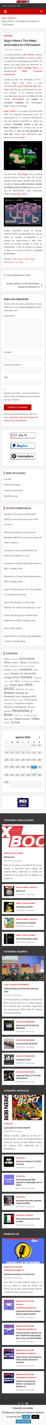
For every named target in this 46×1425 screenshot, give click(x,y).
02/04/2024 (20, 1342)
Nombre (8, 352)
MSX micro (20, 891)
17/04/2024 (20, 1317)
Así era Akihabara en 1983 (18, 275)
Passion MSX (28, 696)
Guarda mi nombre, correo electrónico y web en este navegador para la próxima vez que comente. (22, 396)
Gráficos (15, 670)
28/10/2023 (20, 1390)
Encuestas (22, 666)
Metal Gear (17, 684)
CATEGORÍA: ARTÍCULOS (16, 1090)
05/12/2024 (8, 1278)
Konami (26, 677)
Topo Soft (8, 719)
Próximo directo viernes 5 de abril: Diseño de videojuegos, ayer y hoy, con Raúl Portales (28, 1335)
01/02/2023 (20, 1032)
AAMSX (7, 659)
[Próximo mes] (39, 737)
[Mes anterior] (6, 737)
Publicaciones (16, 853)
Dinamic (15, 662)
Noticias (8, 36)
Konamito (18, 50)
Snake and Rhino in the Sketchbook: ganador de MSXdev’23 (23, 285)
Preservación (31, 699)
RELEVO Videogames (15, 707)
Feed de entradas (12, 485)
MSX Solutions (29, 689)
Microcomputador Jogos (26, 938)
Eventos (7, 670)
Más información (23, 1421)
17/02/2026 (20, 910)
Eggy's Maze (29, 259)
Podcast (20, 700)
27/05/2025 (20, 926)
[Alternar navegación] (5, 12)
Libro (11, 681)
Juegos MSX (11, 677)
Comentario (10, 316)
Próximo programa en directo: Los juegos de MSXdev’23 (25, 1384)
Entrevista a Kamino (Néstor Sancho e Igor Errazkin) (28, 1312)
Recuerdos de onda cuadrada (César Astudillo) (28, 1201)
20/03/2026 (20, 1168)
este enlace (22, 194)
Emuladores (14, 666)
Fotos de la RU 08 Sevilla (26, 1043)
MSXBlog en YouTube (13, 1267)
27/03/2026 (20, 894)
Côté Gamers (28, 55)
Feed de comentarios (13, 490)
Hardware (25, 669)
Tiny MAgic (19, 262)
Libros (17, 681)
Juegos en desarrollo (23, 673)
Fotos (6, 985)
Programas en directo (14, 1270)
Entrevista (30, 666)
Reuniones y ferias (18, 712)
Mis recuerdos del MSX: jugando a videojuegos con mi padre (29, 1182)
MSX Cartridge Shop (28, 68)
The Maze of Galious (30, 715)
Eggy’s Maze (10, 111)
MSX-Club (20, 689)
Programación (9, 704)
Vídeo (35, 719)
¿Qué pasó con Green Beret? (17, 1127)
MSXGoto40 (18, 99)
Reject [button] (35, 1417)
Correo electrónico (13, 365)
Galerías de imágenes (19, 985)
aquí (23, 137)
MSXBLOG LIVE (11, 1233)
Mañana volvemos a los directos (19, 1274)
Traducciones (22, 718)
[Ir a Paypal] (23, 444)
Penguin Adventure (10, 700)
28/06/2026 (8, 1131)
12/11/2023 (8, 50)
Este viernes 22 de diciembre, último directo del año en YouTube (28, 1360)
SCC (21, 715)
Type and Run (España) (26, 923)
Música (9, 693)
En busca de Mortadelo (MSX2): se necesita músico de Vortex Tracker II (21, 519)
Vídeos (6, 723)
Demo (7, 662)
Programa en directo (24, 703)
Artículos (8, 1124)
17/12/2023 (20, 1366)
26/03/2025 (20, 1207)
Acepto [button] (26, 1417)
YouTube (15, 722)
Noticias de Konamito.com (16, 695)
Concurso (14, 659)
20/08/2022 (20, 1063)
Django (23, 662)
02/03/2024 (20, 942)
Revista (16, 715)
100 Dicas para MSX (24, 907)
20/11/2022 (20, 1047)
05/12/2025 (20, 1188)
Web (6, 377)
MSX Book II (16, 628)
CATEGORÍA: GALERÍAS (15, 951)
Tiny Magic (23, 174)
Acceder (7, 479)
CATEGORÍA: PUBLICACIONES (19, 820)
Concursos (26, 658)
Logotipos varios (23, 1059)
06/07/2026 (8, 861)
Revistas (33, 887)
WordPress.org (10, 496)
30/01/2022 (20, 1082)
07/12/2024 (8, 995)
